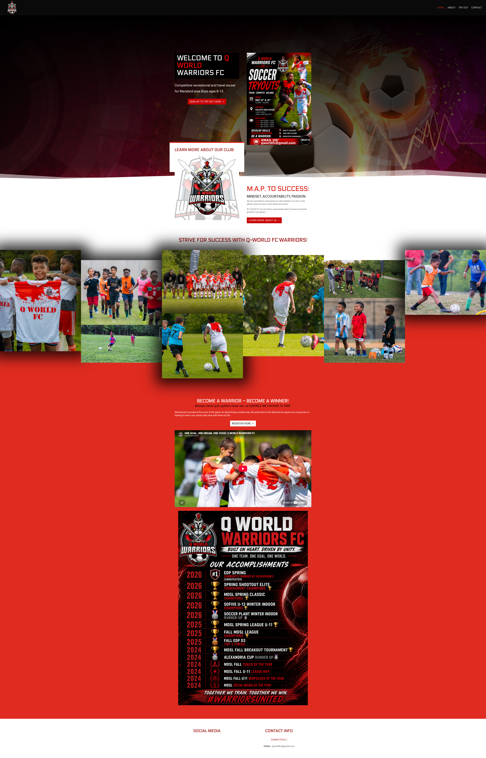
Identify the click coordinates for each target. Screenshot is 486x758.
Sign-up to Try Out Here (205, 101)
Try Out (463, 8)
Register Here (241, 423)
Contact (476, 8)
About (451, 8)
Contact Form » (279, 739)
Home (440, 8)
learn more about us (263, 220)
